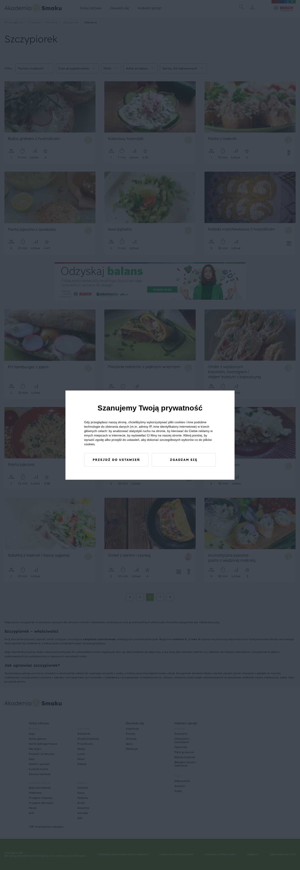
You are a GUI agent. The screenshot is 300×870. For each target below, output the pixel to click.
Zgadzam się (183, 460)
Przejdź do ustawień (116, 460)
